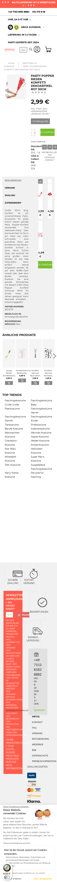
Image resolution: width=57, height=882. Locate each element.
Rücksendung (40, 738)
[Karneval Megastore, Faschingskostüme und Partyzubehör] (10, 50)
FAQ (34, 727)
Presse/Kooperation (44, 761)
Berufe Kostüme (14, 428)
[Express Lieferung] (37, 631)
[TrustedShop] (13, 27)
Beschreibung (13, 180)
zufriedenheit (13, 203)
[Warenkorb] (48, 50)
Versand (37, 733)
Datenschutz (40, 755)
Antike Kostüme (40, 444)
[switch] (7, 877)
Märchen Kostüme (41, 432)
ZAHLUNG (10, 195)
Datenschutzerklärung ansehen (16, 843)
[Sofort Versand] (33, 573)
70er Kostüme (12, 464)
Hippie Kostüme (40, 436)
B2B (34, 750)
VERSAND (10, 188)
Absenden (25, 614)
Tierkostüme (12, 424)
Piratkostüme (38, 424)
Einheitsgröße (40, 121)
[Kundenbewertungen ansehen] (39, 92)
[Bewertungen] (42, 602)
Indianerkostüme (40, 428)
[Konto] (37, 50)
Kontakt (37, 722)
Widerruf (38, 744)
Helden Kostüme (40, 440)
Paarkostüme (12, 408)
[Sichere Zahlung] (17, 573)
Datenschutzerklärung (20, 710)
